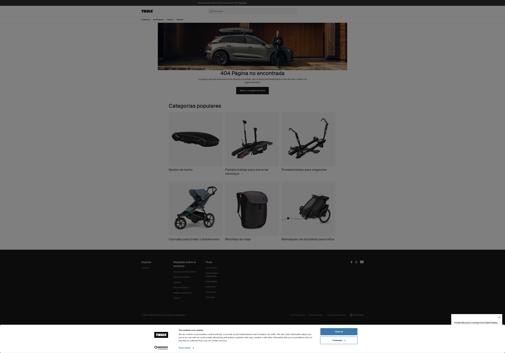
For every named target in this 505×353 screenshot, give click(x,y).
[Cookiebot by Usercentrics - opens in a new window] (161, 348)
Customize (337, 340)
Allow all (339, 332)
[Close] (499, 317)
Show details (185, 348)
